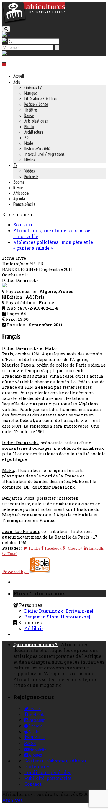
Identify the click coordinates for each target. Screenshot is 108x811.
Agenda (19, 198)
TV (15, 165)
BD (26, 137)
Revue (18, 187)
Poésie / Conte (36, 104)
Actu (16, 82)
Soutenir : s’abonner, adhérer (55, 761)
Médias (29, 160)
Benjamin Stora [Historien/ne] (57, 617)
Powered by (15, 571)
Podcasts (31, 176)
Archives (12, 800)
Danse (29, 115)
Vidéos (29, 171)
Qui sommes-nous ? (35, 644)
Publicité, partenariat (48, 778)
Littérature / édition (40, 99)
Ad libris (33, 628)
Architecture (33, 132)
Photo (29, 126)
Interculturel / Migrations (44, 154)
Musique (30, 93)
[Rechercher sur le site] (6, 29)
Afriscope (21, 193)
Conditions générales (47, 772)
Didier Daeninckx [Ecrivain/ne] (58, 611)
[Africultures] (33, 23)
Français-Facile (24, 204)
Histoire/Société (37, 148)
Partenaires (37, 766)
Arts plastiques (36, 121)
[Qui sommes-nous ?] (4, 53)
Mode (28, 143)
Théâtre (30, 110)
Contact (33, 784)
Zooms (18, 182)
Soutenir (22, 225)
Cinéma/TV (33, 87)
